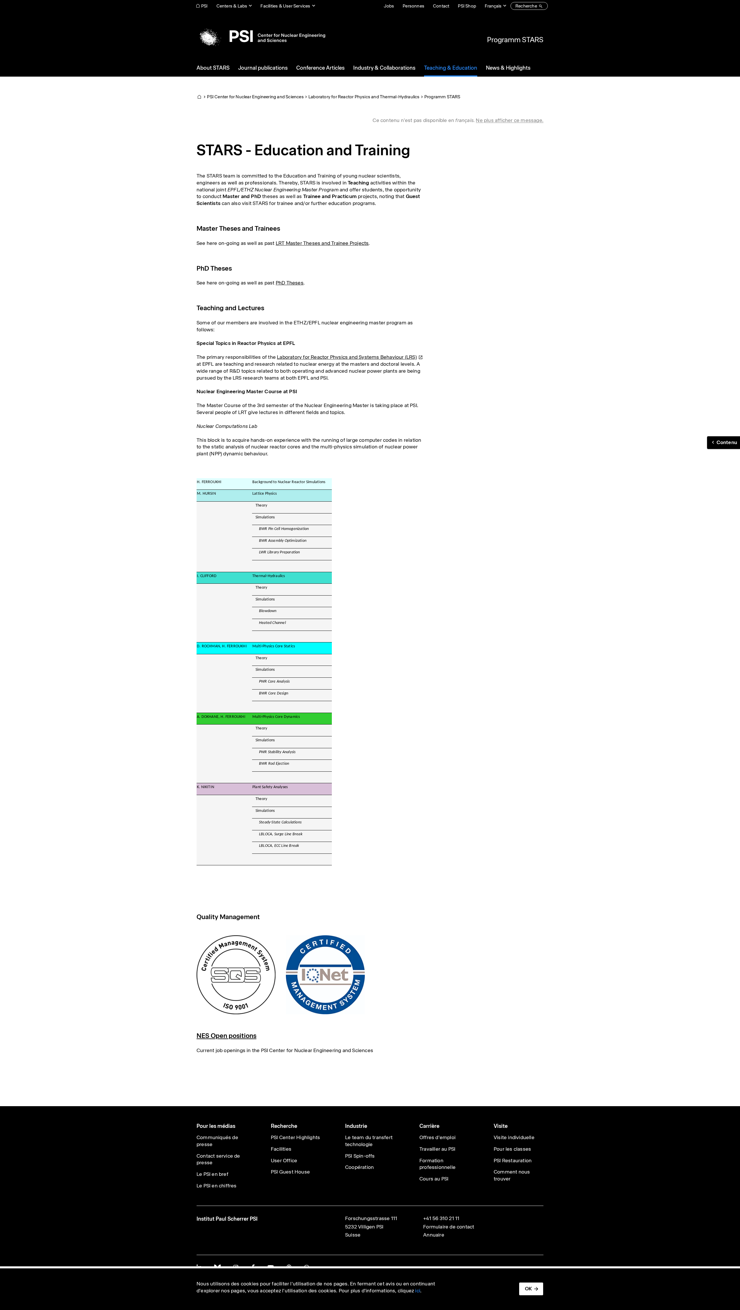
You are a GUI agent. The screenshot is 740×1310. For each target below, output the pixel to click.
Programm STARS (515, 40)
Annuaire (433, 1235)
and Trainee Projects (344, 243)
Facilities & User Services (285, 5)
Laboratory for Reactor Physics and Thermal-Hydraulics (364, 96)
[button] (723, 442)
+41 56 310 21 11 (441, 1218)
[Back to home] (261, 36)
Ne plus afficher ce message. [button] (509, 120)
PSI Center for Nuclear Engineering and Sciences (255, 96)
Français (493, 5)
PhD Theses (290, 283)
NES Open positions (226, 1035)
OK (528, 1288)
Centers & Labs (232, 5)
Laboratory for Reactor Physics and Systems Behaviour (347, 357)
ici (417, 1291)
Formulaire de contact (448, 1227)
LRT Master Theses (298, 243)
